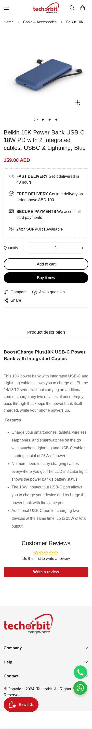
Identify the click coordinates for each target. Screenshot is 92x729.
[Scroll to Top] (83, 703)
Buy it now (46, 278)
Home (8, 22)
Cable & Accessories (40, 22)
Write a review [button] (46, 572)
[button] (82, 7)
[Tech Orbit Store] (46, 8)
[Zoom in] (77, 103)
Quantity (11, 248)
